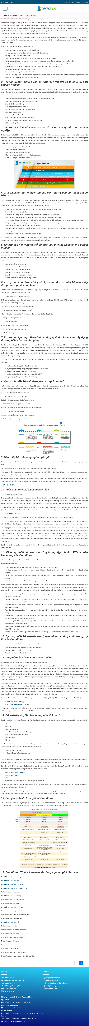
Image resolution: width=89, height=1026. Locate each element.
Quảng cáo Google (50, 980)
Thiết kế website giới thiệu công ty (14, 888)
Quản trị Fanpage (50, 986)
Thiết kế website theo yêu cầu (13, 980)
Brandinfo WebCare (9, 988)
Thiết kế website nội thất (10, 922)
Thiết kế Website (8, 978)
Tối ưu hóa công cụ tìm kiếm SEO (56, 983)
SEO (7, 778)
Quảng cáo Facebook (13, 775)
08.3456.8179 (15, 1005)
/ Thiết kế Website (30, 15)
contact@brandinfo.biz (16, 1008)
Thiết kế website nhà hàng (11, 896)
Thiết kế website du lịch (10, 881)
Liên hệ (85, 2)
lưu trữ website (16, 704)
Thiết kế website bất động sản (12, 907)
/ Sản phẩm (14, 15)
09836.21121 (31, 1019)
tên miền (14, 702)
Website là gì (8, 485)
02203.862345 (15, 1019)
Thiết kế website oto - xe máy (12, 884)
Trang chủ (66, 2)
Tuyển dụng (76, 2)
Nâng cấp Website (50, 988)
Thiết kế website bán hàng (11, 877)
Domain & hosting (8, 983)
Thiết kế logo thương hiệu (12, 986)
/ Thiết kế (21, 15)
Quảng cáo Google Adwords (15, 772)
